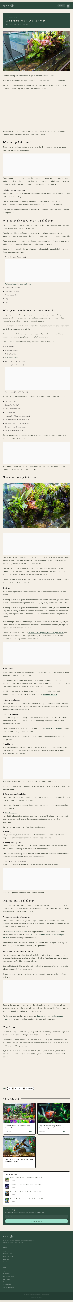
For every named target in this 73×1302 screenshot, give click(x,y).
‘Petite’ (12, 358)
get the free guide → (36, 1221)
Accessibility (6, 1273)
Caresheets (6, 1251)
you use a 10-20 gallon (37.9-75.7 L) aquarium (45, 633)
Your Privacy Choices (8, 1276)
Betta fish (5, 1262)
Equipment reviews (8, 1256)
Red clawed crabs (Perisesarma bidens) (18, 284)
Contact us (6, 1282)
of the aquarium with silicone (49, 728)
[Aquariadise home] (8, 5)
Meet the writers (7, 1271)
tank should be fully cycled (16, 931)
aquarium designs (50, 694)
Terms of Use (6, 1279)
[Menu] (68, 6)
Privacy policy (7, 1284)
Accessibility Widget (8, 1287)
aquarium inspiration (13, 17)
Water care (6, 1259)
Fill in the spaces (11, 813)
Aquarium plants (7, 1253)
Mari (7, 24)
